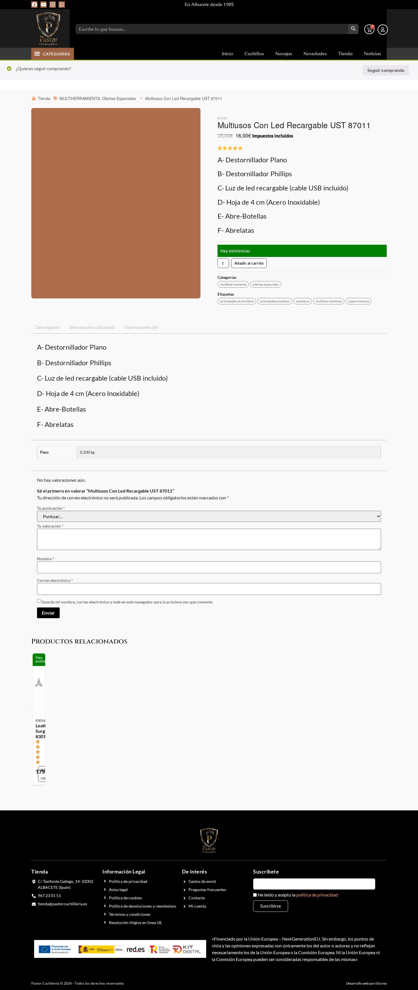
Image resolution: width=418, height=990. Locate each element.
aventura (302, 301)
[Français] (367, 4)
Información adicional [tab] (92, 327)
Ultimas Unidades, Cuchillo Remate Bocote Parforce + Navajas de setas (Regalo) (133, 539)
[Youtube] (43, 4)
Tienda (345, 54)
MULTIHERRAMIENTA (233, 284)
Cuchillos (254, 54)
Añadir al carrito (249, 263)
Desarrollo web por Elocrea (366, 783)
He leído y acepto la (298, 694)
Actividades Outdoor (275, 301)
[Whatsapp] (62, 4)
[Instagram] (52, 4)
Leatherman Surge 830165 (61, 537)
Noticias (372, 54)
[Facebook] (34, 4)
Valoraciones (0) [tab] (141, 327)
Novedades (315, 54)
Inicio (227, 54)
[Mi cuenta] (383, 29)
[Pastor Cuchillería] (48, 28)
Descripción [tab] (48, 327)
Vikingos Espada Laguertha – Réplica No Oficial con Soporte (208, 540)
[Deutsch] (375, 4)
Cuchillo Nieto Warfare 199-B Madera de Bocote (279, 540)
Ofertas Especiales (266, 284)
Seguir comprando (385, 70)
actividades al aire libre (237, 301)
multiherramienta (329, 301)
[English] (359, 4)
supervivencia (358, 301)
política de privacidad (317, 694)
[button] (37, 53)
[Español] (383, 4)
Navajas (283, 54)
